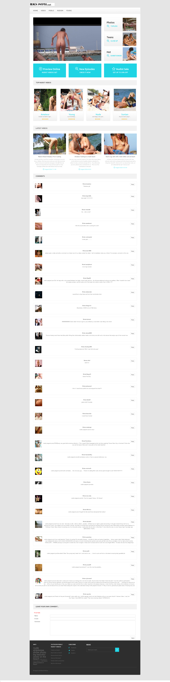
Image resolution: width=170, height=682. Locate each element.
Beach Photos (44, 670)
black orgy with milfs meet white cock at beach (120, 156)
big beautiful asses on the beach (39, 656)
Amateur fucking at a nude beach (85, 156)
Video (43, 10)
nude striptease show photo (39, 650)
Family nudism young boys (57, 660)
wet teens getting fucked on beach (40, 662)
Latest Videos (41, 128)
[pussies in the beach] (72, 100)
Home (35, 10)
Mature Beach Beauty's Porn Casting (49, 156)
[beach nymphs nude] (125, 100)
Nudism (60, 10)
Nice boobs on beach (56, 652)
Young (69, 10)
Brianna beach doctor (56, 655)
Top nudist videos (43, 82)
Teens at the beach (56, 658)
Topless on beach (55, 650)
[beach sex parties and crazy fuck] (45, 100)
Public (51, 10)
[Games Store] (42, 4)
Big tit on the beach (56, 663)
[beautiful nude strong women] (98, 100)
